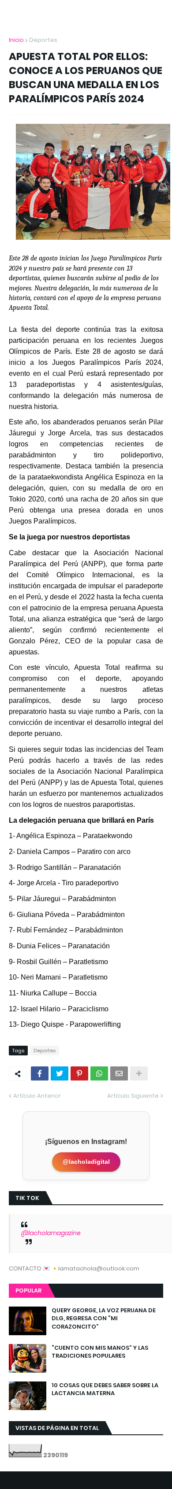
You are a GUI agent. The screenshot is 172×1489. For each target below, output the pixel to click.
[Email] (119, 1073)
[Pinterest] (79, 1073)
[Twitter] (59, 1073)
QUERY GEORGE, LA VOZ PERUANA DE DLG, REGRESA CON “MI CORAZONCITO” (104, 1318)
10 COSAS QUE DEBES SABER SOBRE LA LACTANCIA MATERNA (105, 1389)
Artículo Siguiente (133, 1096)
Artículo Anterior (37, 1096)
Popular (28, 1290)
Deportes (43, 40)
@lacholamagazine (51, 1233)
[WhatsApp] (99, 1073)
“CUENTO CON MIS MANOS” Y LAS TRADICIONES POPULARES (100, 1352)
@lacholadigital (86, 1161)
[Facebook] (40, 1073)
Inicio (16, 40)
